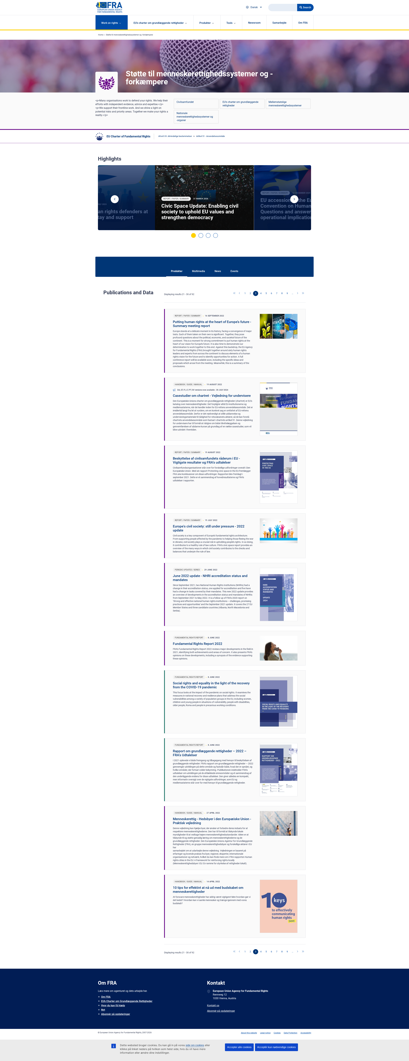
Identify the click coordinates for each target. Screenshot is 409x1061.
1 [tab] (193, 235)
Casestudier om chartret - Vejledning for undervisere (212, 396)
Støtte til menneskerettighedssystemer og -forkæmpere (129, 35)
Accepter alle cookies (239, 1047)
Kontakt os (213, 1005)
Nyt (103, 1009)
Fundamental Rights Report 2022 (197, 644)
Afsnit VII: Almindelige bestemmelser (175, 136)
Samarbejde (279, 22)
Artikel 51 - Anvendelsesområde (210, 136)
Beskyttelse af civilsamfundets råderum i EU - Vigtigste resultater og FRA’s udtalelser (206, 460)
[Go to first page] (234, 293)
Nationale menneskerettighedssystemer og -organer (195, 117)
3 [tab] (208, 235)
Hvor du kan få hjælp (113, 1005)
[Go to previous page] (239, 293)
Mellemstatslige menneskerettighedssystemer (285, 103)
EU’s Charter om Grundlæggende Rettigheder (126, 1001)
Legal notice (265, 1033)
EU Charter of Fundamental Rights (128, 136)
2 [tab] (200, 235)
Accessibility (306, 1033)
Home (100, 35)
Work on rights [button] (109, 22)
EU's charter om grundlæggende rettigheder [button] (159, 22)
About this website (249, 1033)
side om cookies (195, 1045)
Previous (115, 199)
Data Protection (290, 1033)
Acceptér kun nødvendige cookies (276, 1047)
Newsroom (254, 22)
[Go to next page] (297, 293)
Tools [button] (229, 22)
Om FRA (303, 22)
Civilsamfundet (185, 102)
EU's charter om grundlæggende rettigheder (240, 103)
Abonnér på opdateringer (115, 1014)
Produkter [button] (205, 22)
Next (294, 199)
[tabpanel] (204, 197)
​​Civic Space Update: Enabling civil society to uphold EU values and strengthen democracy (199, 211)
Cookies (277, 1033)
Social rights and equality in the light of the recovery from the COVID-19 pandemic (211, 685)
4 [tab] (215, 235)
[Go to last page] (303, 293)
